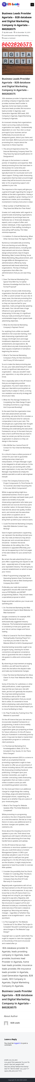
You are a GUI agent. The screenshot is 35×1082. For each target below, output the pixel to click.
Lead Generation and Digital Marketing (16, 35)
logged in (17, 1043)
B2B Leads (9, 32)
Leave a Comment (9, 38)
